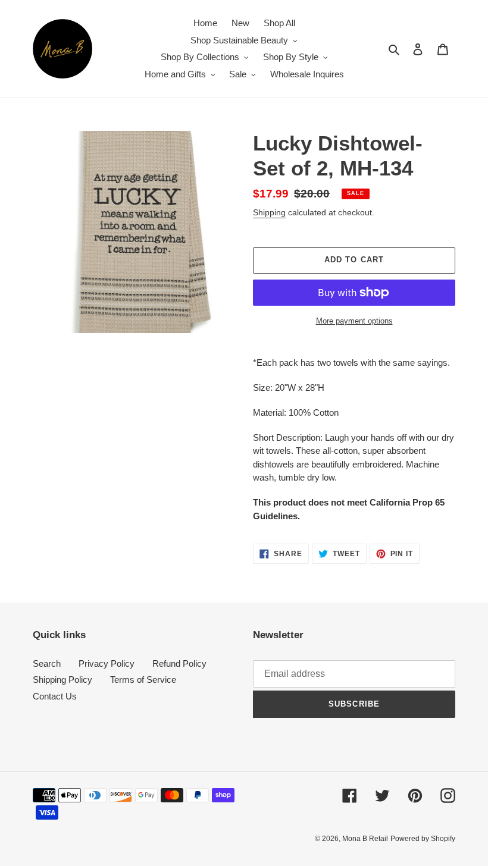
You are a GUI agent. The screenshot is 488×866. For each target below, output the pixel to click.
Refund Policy (179, 663)
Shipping (269, 212)
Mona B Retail (365, 838)
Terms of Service (143, 679)
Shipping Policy (62, 679)
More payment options (354, 320)
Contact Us (55, 696)
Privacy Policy (106, 663)
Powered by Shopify (422, 838)
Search (47, 663)
